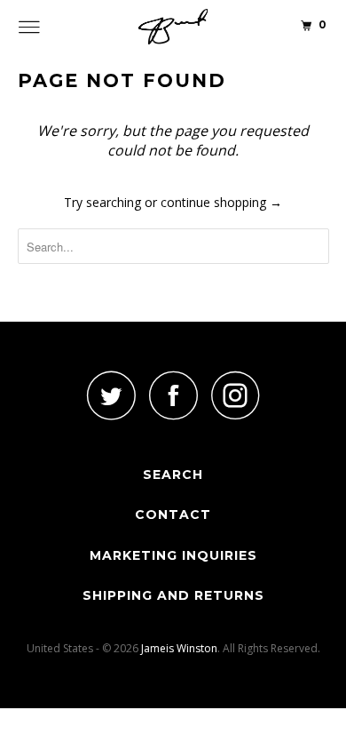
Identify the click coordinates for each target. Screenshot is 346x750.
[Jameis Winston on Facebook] (173, 395)
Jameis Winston (179, 648)
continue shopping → (221, 202)
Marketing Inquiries (173, 555)
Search (173, 475)
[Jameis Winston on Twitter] (111, 395)
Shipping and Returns (173, 595)
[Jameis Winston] (173, 26)
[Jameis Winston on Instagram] (235, 395)
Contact (173, 515)
